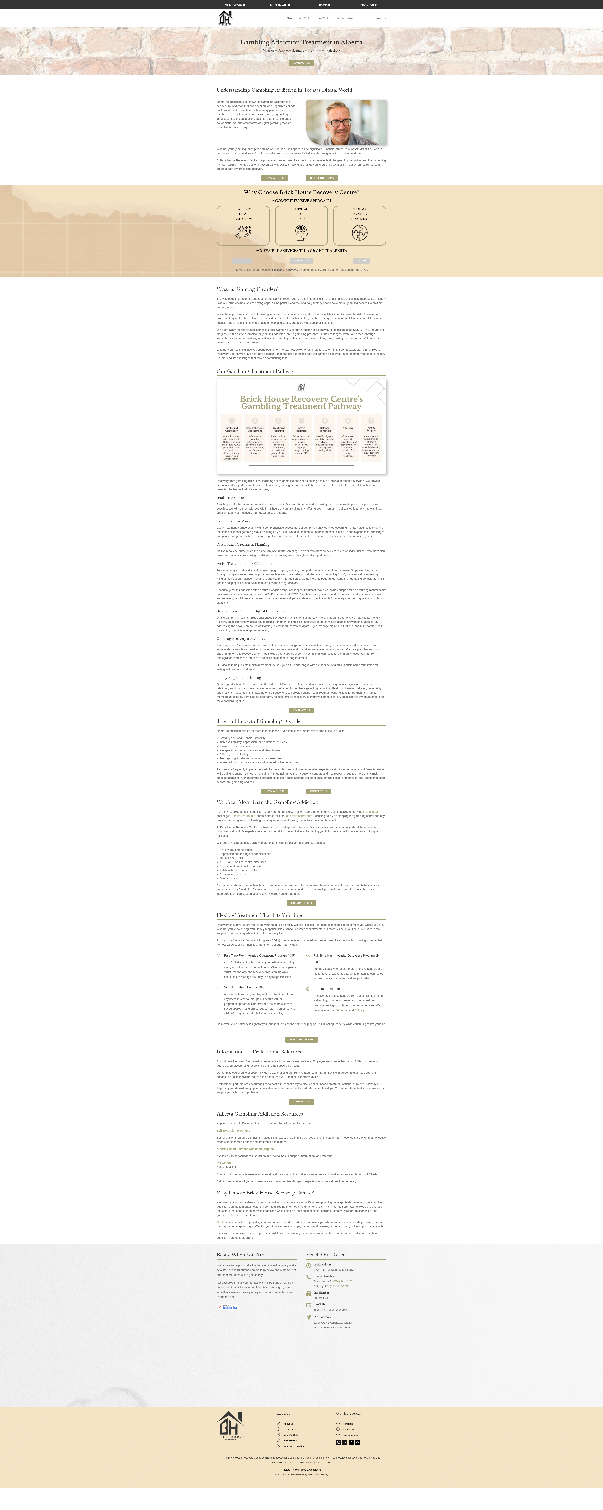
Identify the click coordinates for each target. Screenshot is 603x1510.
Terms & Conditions (310, 1469)
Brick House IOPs (322, 178)
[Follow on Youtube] (357, 1442)
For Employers (233, 4)
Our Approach (301, 903)
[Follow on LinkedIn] (344, 1442)
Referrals (348, 1423)
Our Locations (350, 1435)
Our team (222, 1222)
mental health (371, 811)
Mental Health (277, 4)
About (289, 18)
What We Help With (345, 18)
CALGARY (242, 260)
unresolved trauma (243, 816)
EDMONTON (301, 260)
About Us (288, 1423)
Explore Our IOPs (301, 1039)
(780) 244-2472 (343, 1281)
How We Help (324, 18)
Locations (365, 18)
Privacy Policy (290, 1469)
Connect (379, 18)
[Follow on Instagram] (338, 1442)
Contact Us (301, 62)
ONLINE (361, 260)
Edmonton (341, 1010)
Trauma (322, 4)
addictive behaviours (299, 816)
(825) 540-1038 (339, 1286)
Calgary (359, 1010)
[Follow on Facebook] (351, 1442)
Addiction (367, 4)
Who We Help (305, 18)
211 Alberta (224, 1163)
